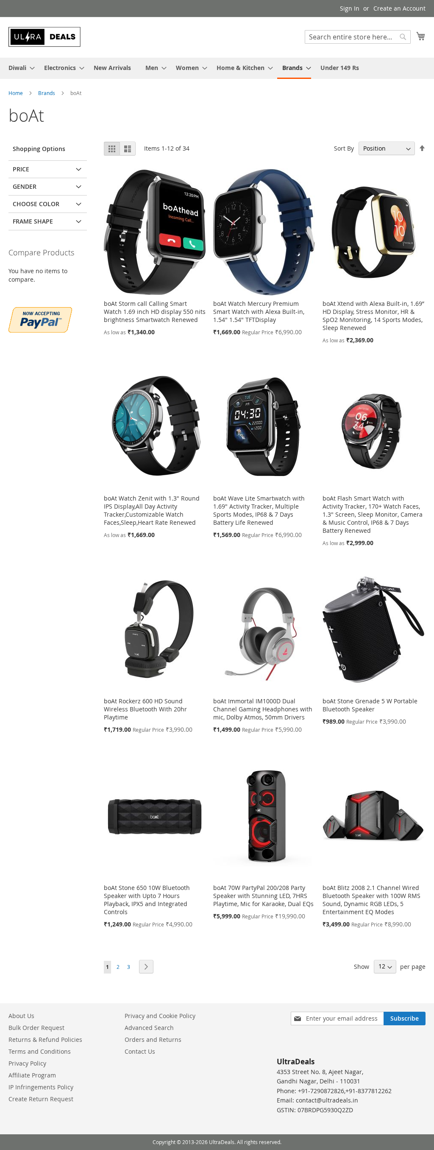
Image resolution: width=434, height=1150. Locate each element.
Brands (47, 93)
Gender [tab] (24, 186)
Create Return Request (40, 1099)
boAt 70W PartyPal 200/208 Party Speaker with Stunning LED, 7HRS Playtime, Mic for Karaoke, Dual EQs (263, 896)
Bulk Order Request (36, 1028)
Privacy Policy (27, 1063)
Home (16, 93)
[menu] (217, 68)
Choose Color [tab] (36, 204)
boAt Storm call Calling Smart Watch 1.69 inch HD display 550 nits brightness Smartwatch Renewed (155, 311)
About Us (21, 1016)
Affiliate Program (32, 1075)
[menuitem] (19, 68)
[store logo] (44, 37)
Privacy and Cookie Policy (160, 1016)
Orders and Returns (153, 1039)
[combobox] (358, 37)
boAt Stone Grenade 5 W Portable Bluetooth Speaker (370, 705)
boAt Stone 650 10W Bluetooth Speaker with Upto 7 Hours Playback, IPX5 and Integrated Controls (147, 900)
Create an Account (399, 8)
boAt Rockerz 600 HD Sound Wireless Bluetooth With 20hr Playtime (145, 709)
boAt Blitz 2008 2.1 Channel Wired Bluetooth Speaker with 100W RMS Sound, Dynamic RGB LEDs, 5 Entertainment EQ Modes (371, 900)
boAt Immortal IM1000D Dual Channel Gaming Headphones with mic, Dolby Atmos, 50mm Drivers (262, 709)
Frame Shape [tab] (33, 221)
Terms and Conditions (39, 1051)
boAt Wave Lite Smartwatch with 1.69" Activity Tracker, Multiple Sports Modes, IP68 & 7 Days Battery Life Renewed (259, 510)
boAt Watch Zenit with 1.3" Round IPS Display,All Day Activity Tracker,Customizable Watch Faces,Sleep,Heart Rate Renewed (152, 510)
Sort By (344, 148)
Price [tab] (21, 169)
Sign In (349, 8)
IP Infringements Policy (40, 1087)
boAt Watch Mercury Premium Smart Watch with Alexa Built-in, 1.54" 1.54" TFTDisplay (258, 311)
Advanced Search (149, 1028)
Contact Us (140, 1051)
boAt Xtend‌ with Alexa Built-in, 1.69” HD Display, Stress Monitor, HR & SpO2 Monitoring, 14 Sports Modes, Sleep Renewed (373, 315)
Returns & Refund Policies (45, 1039)
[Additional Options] (40, 319)
